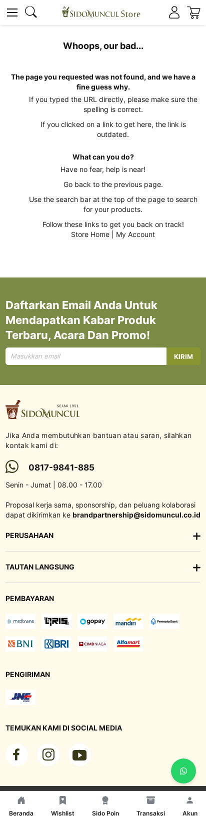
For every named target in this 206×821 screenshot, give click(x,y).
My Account (135, 234)
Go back (77, 184)
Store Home (90, 234)
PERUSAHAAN (30, 535)
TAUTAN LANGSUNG (40, 566)
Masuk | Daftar (174, 13)
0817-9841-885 (61, 467)
